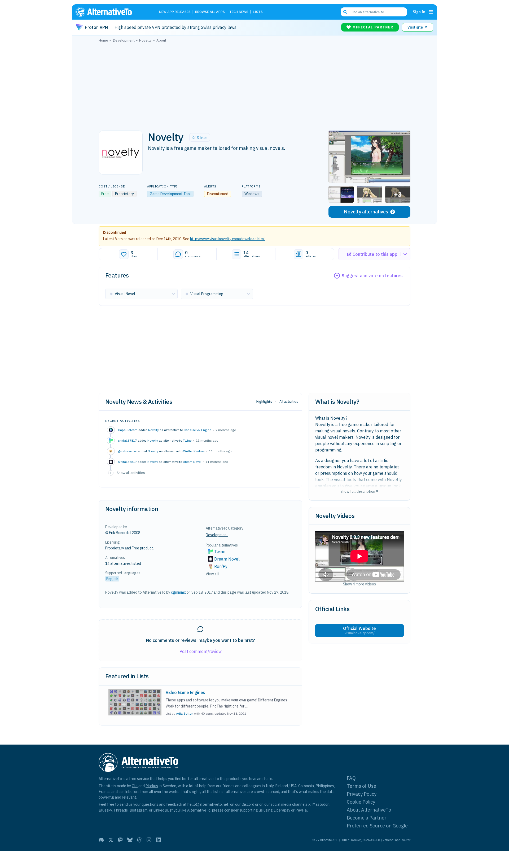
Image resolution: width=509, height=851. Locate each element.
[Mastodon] (120, 840)
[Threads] (139, 840)
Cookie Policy (361, 802)
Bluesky (105, 810)
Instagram (138, 810)
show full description (359, 491)
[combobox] (374, 11)
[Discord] (101, 840)
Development (217, 534)
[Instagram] (149, 840)
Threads (120, 810)
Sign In (419, 11)
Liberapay (282, 810)
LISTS (258, 12)
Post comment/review (200, 651)
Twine (187, 440)
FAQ (351, 778)
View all (212, 574)
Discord (248, 804)
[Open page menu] (431, 12)
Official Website (359, 630)
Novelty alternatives (366, 212)
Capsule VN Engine (197, 430)
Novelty (153, 430)
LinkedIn (160, 810)
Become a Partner (367, 818)
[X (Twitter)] (110, 840)
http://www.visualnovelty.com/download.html (227, 238)
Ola (135, 785)
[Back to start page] (111, 12)
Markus (152, 785)
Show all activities (131, 472)
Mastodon (321, 804)
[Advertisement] (254, 85)
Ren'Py (220, 566)
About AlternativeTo (369, 810)
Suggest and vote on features (372, 275)
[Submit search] (345, 12)
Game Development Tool (170, 193)
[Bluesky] (130, 840)
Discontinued (114, 232)
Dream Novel (192, 462)
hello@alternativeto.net (208, 804)
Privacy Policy (361, 794)
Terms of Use (361, 786)
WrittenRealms (194, 451)
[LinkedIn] (158, 840)
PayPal (301, 810)
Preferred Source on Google (377, 826)
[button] (199, 137)
